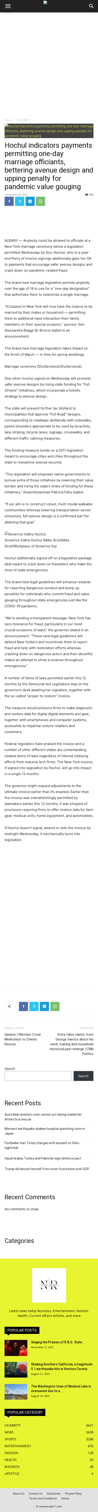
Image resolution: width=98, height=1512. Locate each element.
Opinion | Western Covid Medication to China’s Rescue (23, 1039)
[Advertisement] (49, 64)
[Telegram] (30, 201)
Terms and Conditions (43, 1498)
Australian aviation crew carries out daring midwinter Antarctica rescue (43, 1117)
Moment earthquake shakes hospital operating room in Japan (45, 1131)
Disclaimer (54, 1493)
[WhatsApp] (40, 201)
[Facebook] (9, 201)
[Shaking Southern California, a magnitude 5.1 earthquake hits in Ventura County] (16, 1370)
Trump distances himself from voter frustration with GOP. (47, 1169)
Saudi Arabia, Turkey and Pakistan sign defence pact (43, 1158)
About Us (18, 1493)
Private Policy (73, 1493)
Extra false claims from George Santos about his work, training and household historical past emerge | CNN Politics (71, 1044)
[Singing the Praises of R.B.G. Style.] (16, 1348)
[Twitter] (19, 201)
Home (8, 120)
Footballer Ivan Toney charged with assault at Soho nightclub (42, 1145)
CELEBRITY (23, 120)
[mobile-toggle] (7, 6)
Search (10, 1068)
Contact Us (36, 1493)
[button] (91, 6)
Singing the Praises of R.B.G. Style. (57, 1342)
